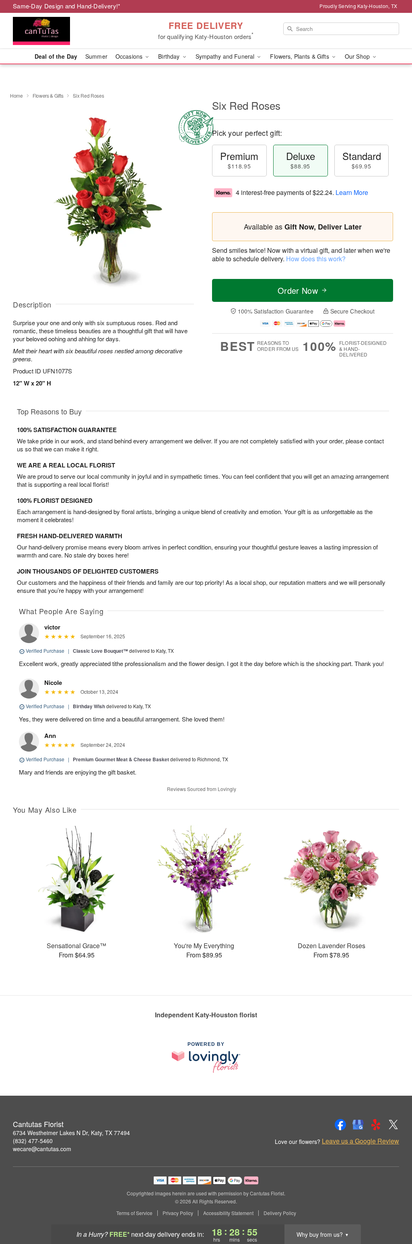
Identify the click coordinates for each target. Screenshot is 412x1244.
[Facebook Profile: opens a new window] (340, 1124)
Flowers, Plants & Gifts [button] (300, 56)
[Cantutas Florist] (71, 31)
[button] (391, 1210)
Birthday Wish (89, 706)
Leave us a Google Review (360, 1141)
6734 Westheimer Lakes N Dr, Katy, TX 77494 (71, 1133)
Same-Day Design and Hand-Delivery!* (67, 6)
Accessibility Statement (228, 1213)
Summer (96, 56)
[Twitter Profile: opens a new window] (393, 1124)
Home (16, 95)
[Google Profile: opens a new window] (358, 1124)
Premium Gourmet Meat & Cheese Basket (121, 759)
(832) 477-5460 (33, 1141)
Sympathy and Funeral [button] (226, 56)
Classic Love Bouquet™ (100, 650)
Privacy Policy (178, 1213)
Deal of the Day (56, 56)
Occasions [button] (129, 56)
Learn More (352, 192)
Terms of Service (134, 1213)
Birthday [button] (169, 56)
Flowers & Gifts (48, 95)
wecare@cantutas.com (42, 1149)
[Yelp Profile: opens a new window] (375, 1124)
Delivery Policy (280, 1213)
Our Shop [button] (358, 56)
